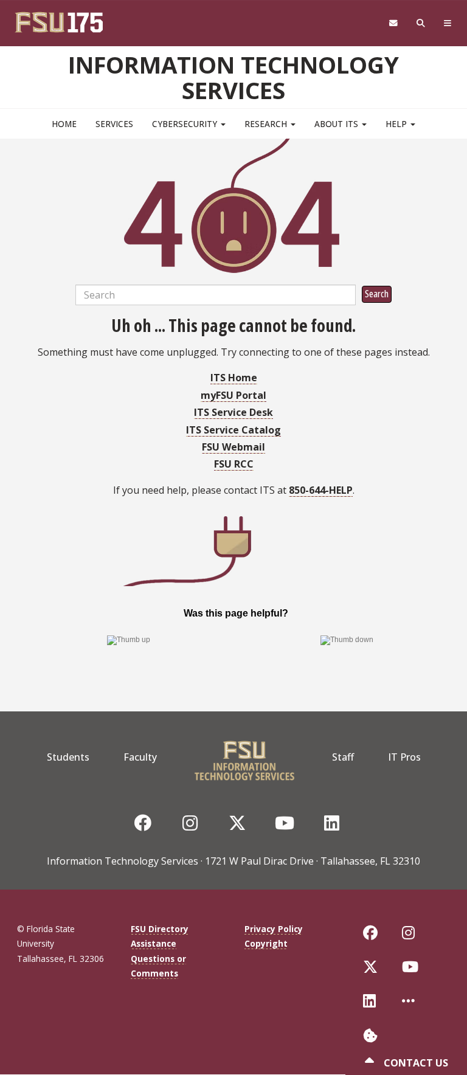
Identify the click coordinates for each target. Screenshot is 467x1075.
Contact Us (414, 1063)
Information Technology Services (233, 77)
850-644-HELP (321, 490)
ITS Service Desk (233, 412)
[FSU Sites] (448, 23)
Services (114, 124)
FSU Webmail (233, 447)
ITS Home (233, 377)
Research (266, 124)
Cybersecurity (186, 124)
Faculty (140, 757)
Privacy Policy (273, 929)
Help (397, 124)
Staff (343, 757)
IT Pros (404, 757)
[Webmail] (393, 23)
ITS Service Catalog (233, 430)
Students (68, 757)
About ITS (337, 124)
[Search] (421, 23)
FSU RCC (234, 464)
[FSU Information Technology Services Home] (244, 757)
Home (64, 124)
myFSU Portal (233, 395)
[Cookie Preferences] (370, 1034)
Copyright (266, 943)
